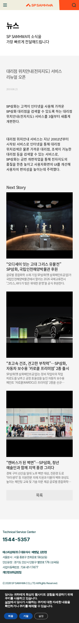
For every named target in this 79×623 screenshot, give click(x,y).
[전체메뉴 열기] (5, 5)
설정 (7, 602)
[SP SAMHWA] (39, 5)
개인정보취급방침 (12, 572)
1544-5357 (16, 539)
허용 (10, 616)
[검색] (73, 5)
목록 (39, 495)
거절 (25, 616)
